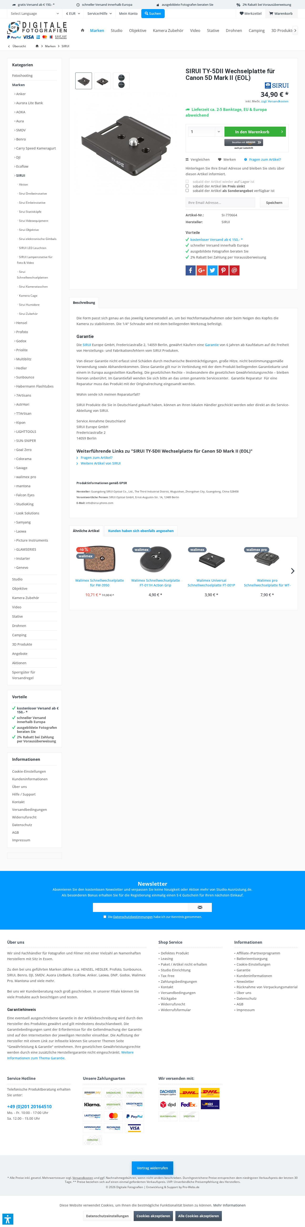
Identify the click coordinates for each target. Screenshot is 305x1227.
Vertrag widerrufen (152, 1168)
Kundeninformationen (30, 779)
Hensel (21, 323)
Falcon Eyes (25, 495)
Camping (19, 635)
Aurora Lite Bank (29, 103)
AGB (15, 832)
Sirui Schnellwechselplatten (32, 275)
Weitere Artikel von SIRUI (100, 463)
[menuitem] (34, 13)
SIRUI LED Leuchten (32, 248)
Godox (20, 341)
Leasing (167, 958)
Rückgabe (169, 998)
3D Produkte (22, 644)
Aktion (23, 184)
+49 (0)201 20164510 (29, 1106)
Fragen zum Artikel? (264, 159)
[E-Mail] (234, 270)
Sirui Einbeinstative (32, 203)
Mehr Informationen (229, 1205)
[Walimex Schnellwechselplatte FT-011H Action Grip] (155, 559)
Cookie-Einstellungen (29, 771)
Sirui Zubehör (28, 314)
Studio (17, 579)
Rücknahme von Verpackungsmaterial (267, 987)
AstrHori (22, 404)
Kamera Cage (27, 296)
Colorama (23, 458)
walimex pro (25, 477)
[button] (243, 144)
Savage (21, 468)
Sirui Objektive (28, 230)
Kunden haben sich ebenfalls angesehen (141, 530)
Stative (17, 616)
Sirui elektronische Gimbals (37, 239)
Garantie (212, 344)
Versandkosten (82, 1178)
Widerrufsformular (176, 1010)
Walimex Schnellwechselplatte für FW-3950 (99, 582)
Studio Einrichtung (176, 970)
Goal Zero (23, 449)
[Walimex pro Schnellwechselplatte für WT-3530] (267, 559)
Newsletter (245, 981)
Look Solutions (27, 513)
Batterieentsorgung (252, 958)
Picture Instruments (31, 540)
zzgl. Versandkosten (275, 101)
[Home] (83, 31)
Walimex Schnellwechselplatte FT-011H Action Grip (155, 582)
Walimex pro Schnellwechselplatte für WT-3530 (267, 583)
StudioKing (24, 504)
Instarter (22, 558)
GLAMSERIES (25, 549)
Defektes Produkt (175, 953)
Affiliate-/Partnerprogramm (258, 953)
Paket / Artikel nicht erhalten (184, 964)
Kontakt (18, 802)
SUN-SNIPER (25, 440)
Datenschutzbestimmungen (133, 917)
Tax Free (167, 975)
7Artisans (23, 395)
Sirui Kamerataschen (33, 287)
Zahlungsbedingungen (179, 981)
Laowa (20, 531)
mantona (22, 486)
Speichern (274, 202)
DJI (17, 157)
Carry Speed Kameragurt (35, 148)
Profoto (21, 332)
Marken (18, 85)
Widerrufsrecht (24, 817)
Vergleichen (200, 159)
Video (16, 607)
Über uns (19, 786)
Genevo (21, 567)
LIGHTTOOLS (25, 431)
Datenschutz (22, 825)
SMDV (20, 130)
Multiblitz (23, 359)
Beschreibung (84, 302)
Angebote (19, 653)
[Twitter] (213, 270)
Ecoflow (21, 166)
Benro (20, 139)
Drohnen (19, 625)
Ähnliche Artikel (86, 530)
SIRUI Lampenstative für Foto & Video (34, 260)
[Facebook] (191, 270)
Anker (20, 94)
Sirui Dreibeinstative (32, 194)
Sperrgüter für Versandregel (23, 675)
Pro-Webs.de (191, 1187)
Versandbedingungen (29, 809)
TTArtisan (23, 413)
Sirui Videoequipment (33, 221)
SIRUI (20, 175)
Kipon (20, 422)
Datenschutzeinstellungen (107, 1216)
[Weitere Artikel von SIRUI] (277, 85)
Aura (19, 121)
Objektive (19, 588)
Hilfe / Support (24, 794)
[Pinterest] (224, 270)
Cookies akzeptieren (153, 1216)
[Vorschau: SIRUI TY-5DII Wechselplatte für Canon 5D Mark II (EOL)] (83, 80)
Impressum (21, 840)
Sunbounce (24, 377)
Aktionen (19, 663)
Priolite (21, 350)
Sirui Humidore (29, 305)
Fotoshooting (22, 75)
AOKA (20, 112)
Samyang (23, 522)
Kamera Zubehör (25, 597)
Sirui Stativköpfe (29, 212)
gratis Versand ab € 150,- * (36, 4)
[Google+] (202, 270)
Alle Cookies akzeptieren (198, 1216)
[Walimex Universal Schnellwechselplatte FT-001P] (211, 559)
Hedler (21, 368)
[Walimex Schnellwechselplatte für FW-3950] (99, 559)
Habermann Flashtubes (34, 386)
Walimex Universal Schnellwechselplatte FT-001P (211, 582)
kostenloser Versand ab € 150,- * (38, 710)
